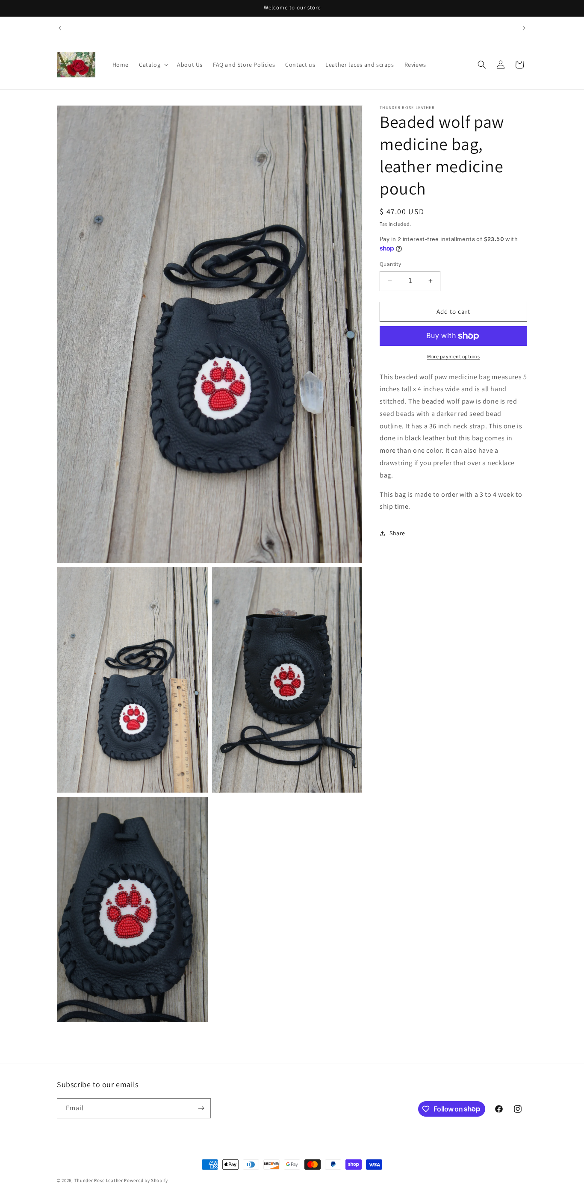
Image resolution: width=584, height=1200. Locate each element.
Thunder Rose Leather (98, 1180)
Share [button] (397, 533)
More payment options (453, 356)
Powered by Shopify (146, 1180)
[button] (153, 65)
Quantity (390, 264)
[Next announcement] (524, 28)
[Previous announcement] (59, 28)
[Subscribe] (201, 1108)
